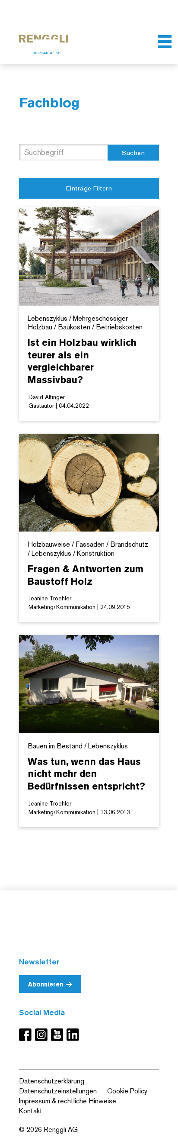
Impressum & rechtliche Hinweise (67, 1101)
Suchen (133, 152)
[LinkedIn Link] (73, 1035)
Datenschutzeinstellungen (58, 1091)
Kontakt (30, 1110)
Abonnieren (45, 984)
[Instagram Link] (43, 1035)
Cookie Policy (127, 1091)
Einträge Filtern (89, 188)
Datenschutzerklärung (51, 1081)
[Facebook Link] (27, 1035)
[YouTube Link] (59, 1035)
